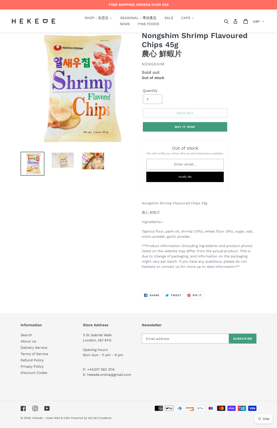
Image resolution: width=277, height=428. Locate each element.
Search (26, 335)
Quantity (150, 91)
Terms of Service (34, 354)
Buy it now (185, 127)
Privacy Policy (32, 366)
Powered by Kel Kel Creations (91, 418)
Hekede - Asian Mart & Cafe (51, 418)
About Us (28, 341)
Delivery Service (34, 348)
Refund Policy (32, 360)
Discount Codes (34, 373)
